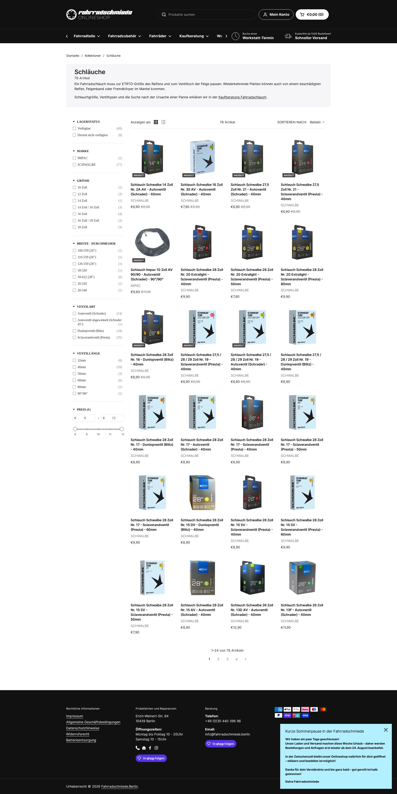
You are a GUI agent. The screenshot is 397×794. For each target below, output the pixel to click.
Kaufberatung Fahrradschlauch (242, 97)
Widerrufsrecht (77, 734)
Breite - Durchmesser (96, 243)
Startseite (72, 55)
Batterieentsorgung (81, 740)
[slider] (75, 429)
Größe (83, 180)
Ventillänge (88, 353)
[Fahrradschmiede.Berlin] (99, 14)
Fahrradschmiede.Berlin (119, 786)
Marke (83, 151)
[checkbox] (97, 128)
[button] (312, 14)
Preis (84, 409)
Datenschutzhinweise (82, 728)
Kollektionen (93, 55)
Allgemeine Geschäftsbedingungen (93, 722)
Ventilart (86, 306)
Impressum (74, 716)
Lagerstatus (88, 121)
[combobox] (206, 14)
